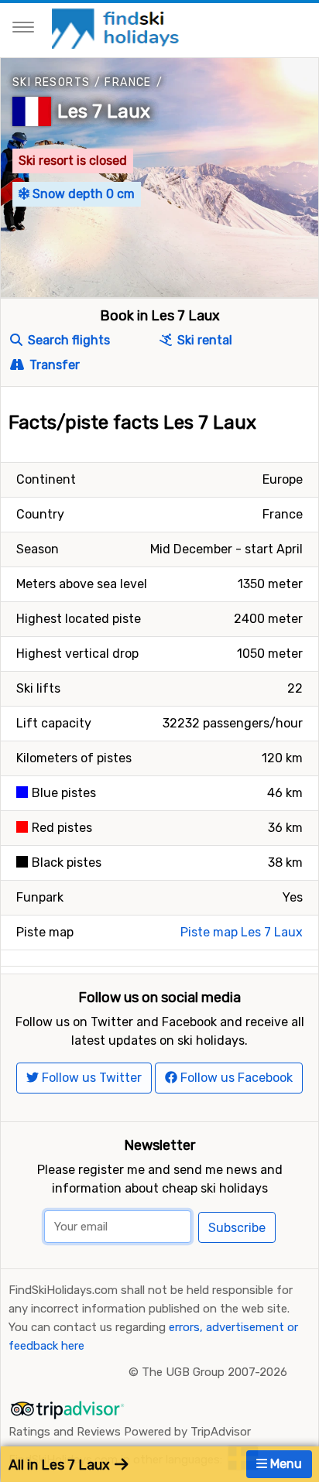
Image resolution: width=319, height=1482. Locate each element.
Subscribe (237, 1227)
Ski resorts (51, 82)
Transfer (53, 365)
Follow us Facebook (235, 1077)
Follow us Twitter (90, 1077)
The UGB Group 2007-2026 (214, 1372)
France (128, 82)
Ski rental (203, 340)
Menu (284, 1463)
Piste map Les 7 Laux (241, 932)
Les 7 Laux (103, 111)
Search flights (67, 340)
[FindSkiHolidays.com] (117, 27)
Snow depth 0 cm (82, 194)
